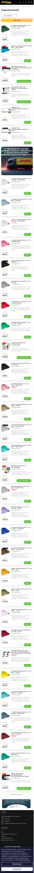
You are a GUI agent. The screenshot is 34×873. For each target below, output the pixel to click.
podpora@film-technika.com (12, 816)
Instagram (7, 821)
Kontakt (3, 836)
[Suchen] (23, 2)
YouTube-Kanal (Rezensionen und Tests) (15, 823)
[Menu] (32, 2)
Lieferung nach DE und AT (7, 840)
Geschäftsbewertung (6, 838)
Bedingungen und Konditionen (9, 834)
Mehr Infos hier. (25, 860)
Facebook (7, 818)
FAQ (2, 832)
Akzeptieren (17, 869)
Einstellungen (17, 864)
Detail (27, 40)
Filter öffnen (17, 20)
